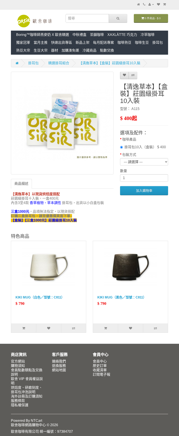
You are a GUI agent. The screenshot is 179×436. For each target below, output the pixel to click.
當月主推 (41, 42)
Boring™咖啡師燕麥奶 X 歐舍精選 (42, 35)
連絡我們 (59, 361)
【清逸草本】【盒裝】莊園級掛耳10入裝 (109, 63)
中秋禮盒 (79, 35)
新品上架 (83, 42)
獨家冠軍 (23, 42)
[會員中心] (151, 4)
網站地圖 (59, 370)
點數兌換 (107, 50)
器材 (54, 50)
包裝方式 (129, 155)
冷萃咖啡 (148, 35)
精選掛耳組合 (58, 63)
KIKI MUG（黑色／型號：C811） (121, 297)
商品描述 (21, 183)
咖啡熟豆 (124, 42)
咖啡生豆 (142, 42)
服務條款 (18, 401)
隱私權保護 (19, 405)
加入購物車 (144, 190)
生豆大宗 (41, 50)
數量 (123, 171)
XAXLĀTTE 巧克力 (122, 35)
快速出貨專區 (61, 42)
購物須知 (18, 366)
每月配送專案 (103, 42)
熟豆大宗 (23, 50)
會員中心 (100, 361)
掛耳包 (157, 42)
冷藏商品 (89, 50)
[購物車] (164, 4)
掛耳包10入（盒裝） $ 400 (145, 147)
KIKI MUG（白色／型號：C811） (39, 297)
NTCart (36, 420)
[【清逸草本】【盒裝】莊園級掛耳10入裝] (62, 123)
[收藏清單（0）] (158, 4)
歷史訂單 (100, 366)
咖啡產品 (129, 139)
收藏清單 (100, 370)
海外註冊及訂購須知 (26, 396)
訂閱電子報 (101, 374)
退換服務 (59, 366)
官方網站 (18, 361)
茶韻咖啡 (97, 35)
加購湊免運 (70, 50)
